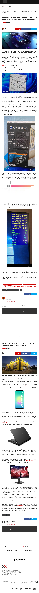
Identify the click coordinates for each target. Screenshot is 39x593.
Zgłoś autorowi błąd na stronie (11, 301)
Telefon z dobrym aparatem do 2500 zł (14, 584)
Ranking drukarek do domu (32, 582)
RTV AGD (19, 1)
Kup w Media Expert (29, 460)
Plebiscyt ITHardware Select (34, 589)
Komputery (4, 290)
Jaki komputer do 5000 (5, 581)
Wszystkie (4, 1)
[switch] (10, 6)
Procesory (17, 290)
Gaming (14, 1)
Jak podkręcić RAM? (5, 582)
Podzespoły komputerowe (10, 290)
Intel (21, 290)
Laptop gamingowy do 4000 (23, 586)
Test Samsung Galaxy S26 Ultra (14, 580)
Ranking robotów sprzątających (31, 584)
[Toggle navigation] (35, 6)
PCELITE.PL (26, 588)
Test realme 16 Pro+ (14, 582)
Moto (31, 1)
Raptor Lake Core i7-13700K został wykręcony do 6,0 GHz (13, 271)
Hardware (10, 1)
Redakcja (12, 588)
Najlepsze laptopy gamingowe (23, 580)
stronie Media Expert (22, 385)
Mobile (24, 1)
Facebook (7, 299)
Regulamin (16, 588)
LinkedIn (10, 299)
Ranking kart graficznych (33, 579)
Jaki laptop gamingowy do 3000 (23, 583)
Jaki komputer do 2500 (5, 579)
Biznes (28, 1)
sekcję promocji (20, 505)
